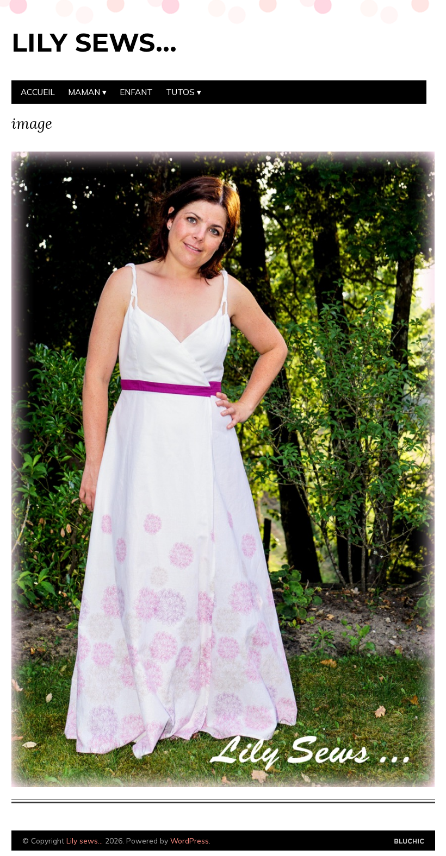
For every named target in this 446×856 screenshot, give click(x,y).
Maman (84, 92)
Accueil (38, 92)
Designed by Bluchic (409, 842)
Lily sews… (94, 42)
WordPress (189, 840)
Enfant (136, 92)
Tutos (180, 92)
